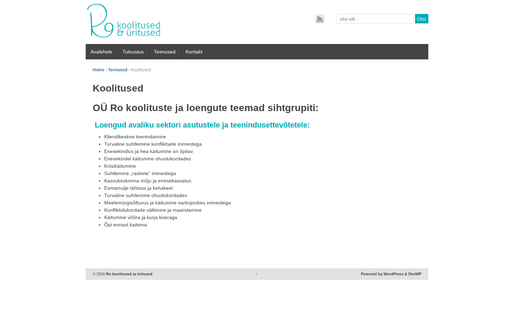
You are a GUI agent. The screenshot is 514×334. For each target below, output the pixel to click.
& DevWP (413, 274)
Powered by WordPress (382, 274)
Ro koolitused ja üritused (128, 274)
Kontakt (194, 52)
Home (99, 69)
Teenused (165, 52)
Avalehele (101, 52)
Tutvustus (133, 52)
